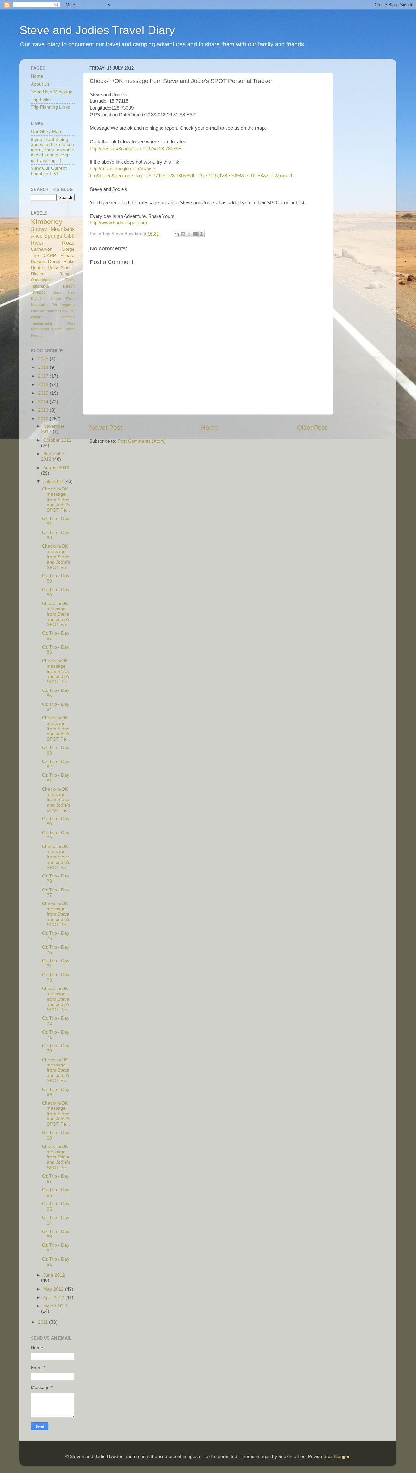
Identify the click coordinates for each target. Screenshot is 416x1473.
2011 (43, 1322)
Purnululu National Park (49, 311)
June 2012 (54, 1275)
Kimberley (46, 222)
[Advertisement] (367, 161)
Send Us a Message (51, 91)
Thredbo (38, 292)
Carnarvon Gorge (53, 249)
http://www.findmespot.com (118, 222)
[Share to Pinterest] (201, 234)
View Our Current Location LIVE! (49, 171)
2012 (44, 418)
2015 (44, 393)
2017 (44, 376)
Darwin (38, 261)
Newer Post (105, 427)
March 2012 (55, 1306)
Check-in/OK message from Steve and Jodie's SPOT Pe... (56, 500)
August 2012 (56, 467)
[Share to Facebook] (195, 234)
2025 (44, 358)
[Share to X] (189, 234)
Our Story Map (46, 131)
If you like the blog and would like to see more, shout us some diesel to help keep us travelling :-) (52, 150)
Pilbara (67, 255)
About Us (40, 84)
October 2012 (57, 440)
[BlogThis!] (183, 234)
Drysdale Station (46, 299)
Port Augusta (63, 305)
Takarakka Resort (53, 286)
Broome (68, 268)
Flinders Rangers (53, 274)
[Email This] (177, 234)
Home (209, 427)
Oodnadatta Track (53, 280)
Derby (54, 261)
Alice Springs (46, 236)
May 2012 (54, 1289)
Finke (70, 299)
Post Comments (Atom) (142, 441)
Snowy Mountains (53, 229)
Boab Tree (64, 292)
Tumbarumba (41, 323)
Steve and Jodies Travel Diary (97, 30)
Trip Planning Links (50, 107)
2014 (44, 401)
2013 (44, 410)
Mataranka (39, 305)
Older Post (312, 427)
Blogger (341, 1456)
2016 (44, 384)
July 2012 (53, 481)
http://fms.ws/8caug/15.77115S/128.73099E (136, 148)
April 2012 (54, 1297)
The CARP (43, 255)
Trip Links (41, 99)
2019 (44, 367)
